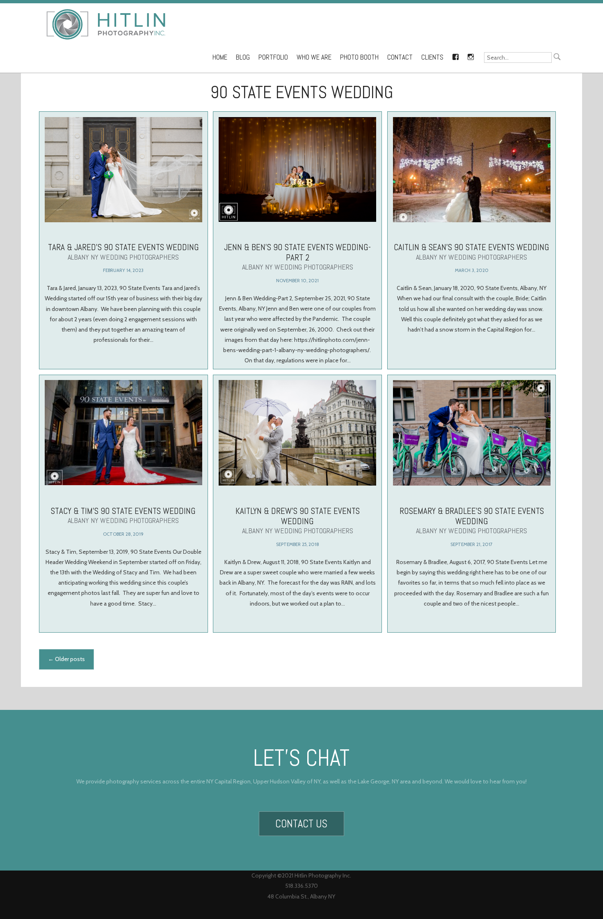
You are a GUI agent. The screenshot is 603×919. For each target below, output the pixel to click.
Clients (432, 57)
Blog (243, 57)
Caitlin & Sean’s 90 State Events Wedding (471, 252)
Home (219, 57)
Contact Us (301, 824)
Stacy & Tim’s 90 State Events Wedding (123, 515)
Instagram (470, 55)
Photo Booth (359, 57)
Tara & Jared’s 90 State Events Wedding (123, 252)
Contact (400, 57)
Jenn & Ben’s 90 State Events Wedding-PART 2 (297, 257)
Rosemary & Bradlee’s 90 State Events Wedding (472, 520)
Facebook (455, 55)
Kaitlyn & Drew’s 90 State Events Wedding (297, 520)
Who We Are (314, 57)
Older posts (66, 659)
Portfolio (273, 57)
